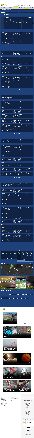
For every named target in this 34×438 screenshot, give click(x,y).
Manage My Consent (4, 403)
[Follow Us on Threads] (31, 398)
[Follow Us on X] (33, 398)
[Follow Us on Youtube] (27, 398)
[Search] (27, 5)
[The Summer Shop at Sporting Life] (31, 297)
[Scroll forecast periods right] (33, 23)
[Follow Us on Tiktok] (29, 398)
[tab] (29, 17)
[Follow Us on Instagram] (25, 398)
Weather (4, 7)
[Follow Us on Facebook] (24, 398)
